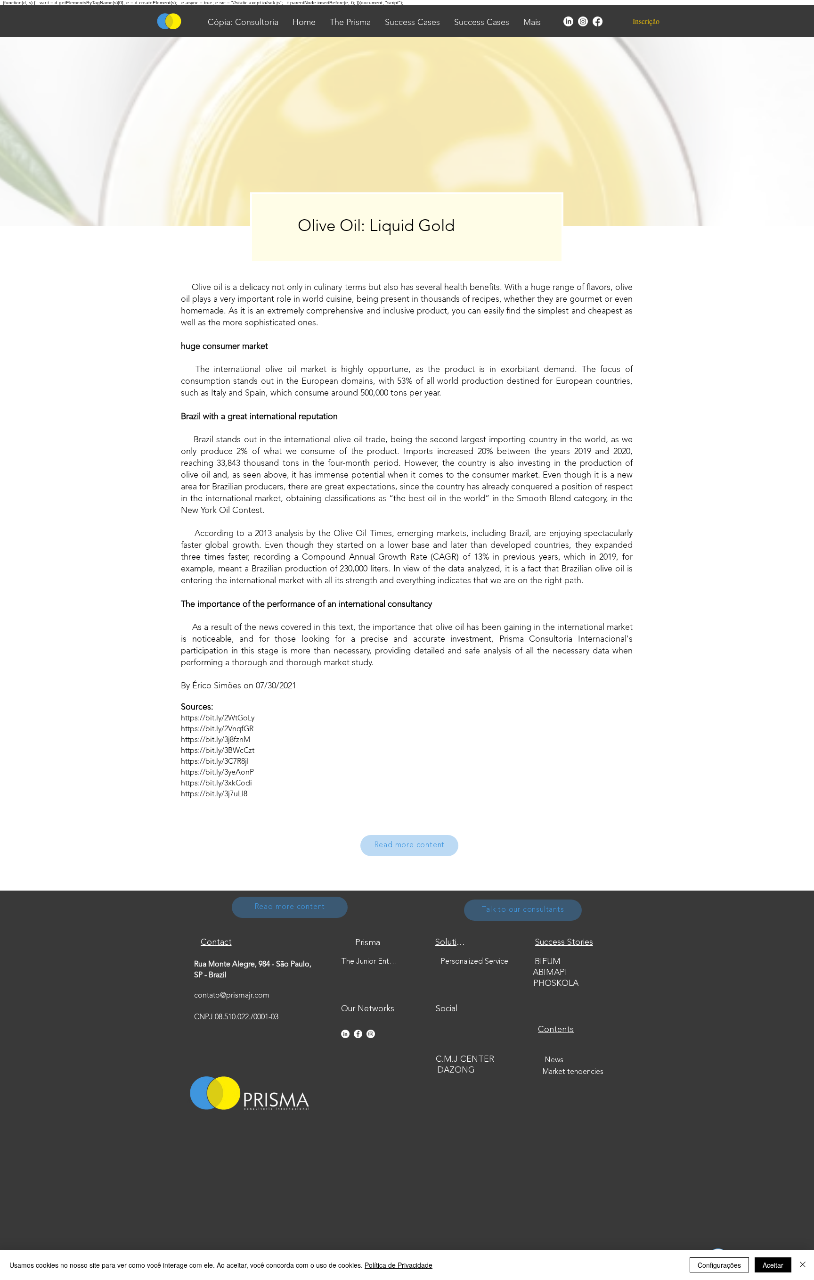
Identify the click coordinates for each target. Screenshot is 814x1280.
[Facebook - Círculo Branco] (358, 1034)
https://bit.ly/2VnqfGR (217, 729)
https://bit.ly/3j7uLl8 (214, 794)
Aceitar (773, 1265)
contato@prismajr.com (231, 995)
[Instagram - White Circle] (370, 1034)
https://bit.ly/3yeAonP (217, 772)
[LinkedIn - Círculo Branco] (345, 1034)
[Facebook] (597, 21)
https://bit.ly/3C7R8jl (215, 762)
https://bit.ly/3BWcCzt (217, 751)
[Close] (802, 1264)
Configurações (719, 1265)
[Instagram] (583, 21)
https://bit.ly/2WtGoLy (217, 718)
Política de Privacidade (398, 1265)
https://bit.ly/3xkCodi (216, 783)
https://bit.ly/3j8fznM (215, 740)
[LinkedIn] (568, 21)
